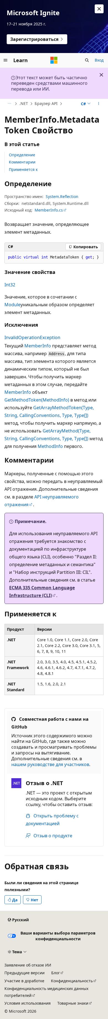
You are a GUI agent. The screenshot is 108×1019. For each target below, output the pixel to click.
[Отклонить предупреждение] (99, 8)
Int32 (9, 285)
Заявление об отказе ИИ (27, 965)
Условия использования (27, 1003)
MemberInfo (37, 346)
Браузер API (46, 103)
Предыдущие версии (24, 972)
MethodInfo (50, 446)
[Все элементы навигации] (9, 103)
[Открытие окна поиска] (86, 60)
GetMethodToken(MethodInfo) (36, 400)
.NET (23, 103)
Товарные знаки (72, 1003)
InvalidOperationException (32, 337)
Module (12, 305)
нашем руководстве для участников (50, 764)
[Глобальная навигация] (5, 60)
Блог (55, 972)
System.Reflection (62, 196)
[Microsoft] (54, 60)
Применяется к (23, 169)
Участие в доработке (24, 980)
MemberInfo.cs (49, 210)
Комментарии (22, 162)
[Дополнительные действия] (99, 103)
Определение (22, 154)
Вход (99, 60)
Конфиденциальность (72, 980)
